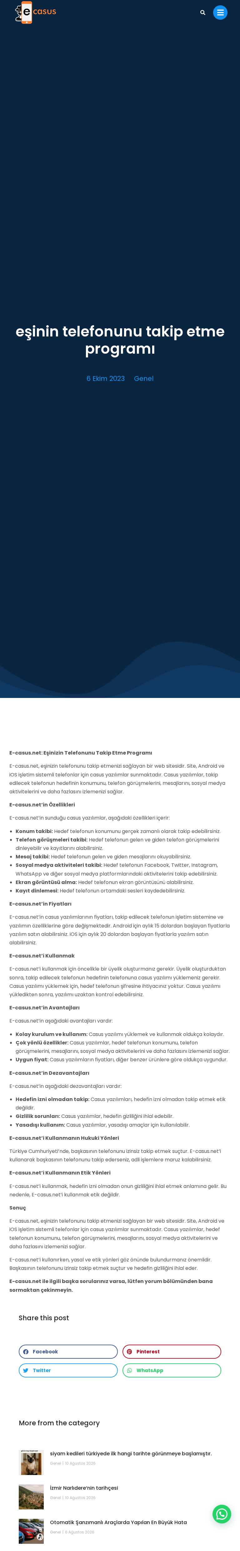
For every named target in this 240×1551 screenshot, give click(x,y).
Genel (144, 378)
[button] (68, 1352)
